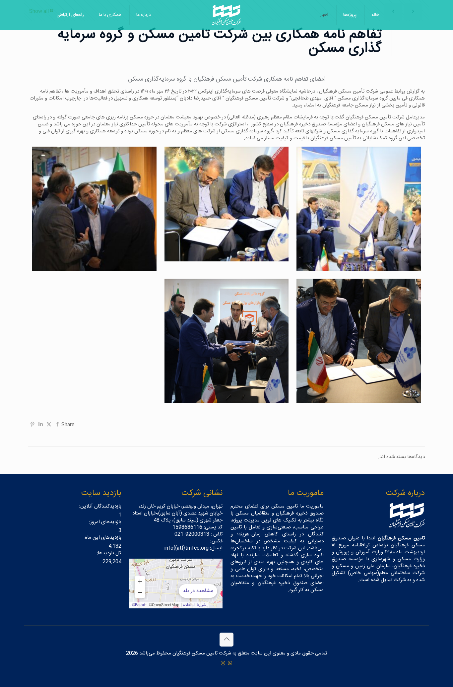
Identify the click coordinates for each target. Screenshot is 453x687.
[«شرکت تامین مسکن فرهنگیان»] (176, 583)
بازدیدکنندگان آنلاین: (99, 506)
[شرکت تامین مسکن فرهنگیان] (226, 15)
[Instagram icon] (223, 663)
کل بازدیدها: (108, 553)
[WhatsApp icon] (229, 663)
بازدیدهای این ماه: (101, 537)
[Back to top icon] (226, 640)
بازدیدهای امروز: (104, 521)
